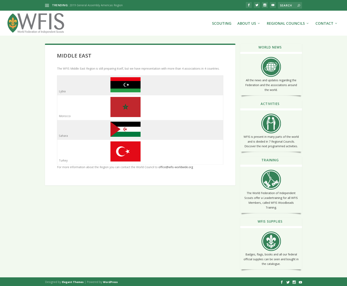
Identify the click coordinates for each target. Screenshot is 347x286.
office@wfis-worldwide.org (175, 167)
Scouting (221, 24)
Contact (324, 24)
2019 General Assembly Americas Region (96, 5)
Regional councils (286, 24)
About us (246, 24)
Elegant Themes (73, 282)
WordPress (110, 282)
